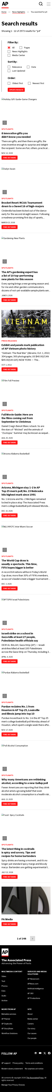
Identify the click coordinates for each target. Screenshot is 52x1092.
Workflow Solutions (10, 1033)
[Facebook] (49, 1053)
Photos (5, 986)
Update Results (16, 90)
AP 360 (30, 993)
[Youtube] (40, 1053)
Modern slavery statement (12, 1068)
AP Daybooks (7, 1023)
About (30, 1014)
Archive (4, 1000)
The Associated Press (35, 1077)
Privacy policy (18, 1063)
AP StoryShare (7, 1028)
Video (4, 976)
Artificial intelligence (36, 988)
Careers (31, 1023)
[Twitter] (44, 1053)
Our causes (32, 1033)
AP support (6, 1063)
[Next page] (32, 938)
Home (4, 12)
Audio (4, 995)
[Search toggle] (41, 4)
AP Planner (6, 1019)
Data (3, 991)
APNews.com (33, 983)
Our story (31, 1028)
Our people (32, 1038)
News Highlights (18, 12)
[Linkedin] (35, 1053)
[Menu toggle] (48, 4)
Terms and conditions (34, 1063)
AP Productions (34, 998)
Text (3, 981)
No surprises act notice (34, 1068)
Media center (33, 1019)
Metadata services (9, 1014)
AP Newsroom (33, 979)
